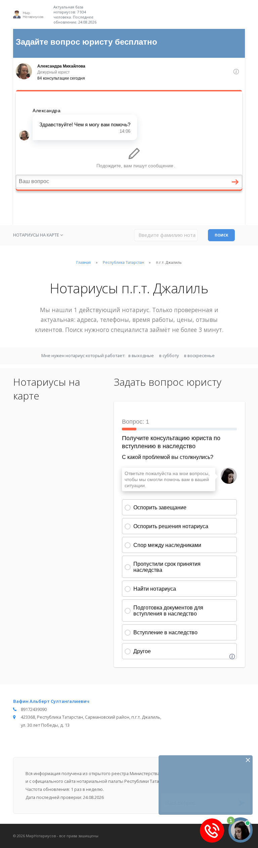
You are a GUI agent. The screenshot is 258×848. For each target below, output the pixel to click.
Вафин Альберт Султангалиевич (51, 701)
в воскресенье (199, 355)
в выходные (141, 355)
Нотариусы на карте (36, 235)
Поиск (221, 235)
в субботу (169, 355)
